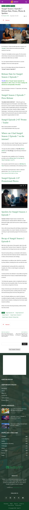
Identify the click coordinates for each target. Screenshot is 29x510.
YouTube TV (21, 158)
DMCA (3, 391)
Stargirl (8, 6)
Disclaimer (4, 388)
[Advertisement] (14, 365)
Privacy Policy (5, 400)
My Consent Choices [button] (14, 349)
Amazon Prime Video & (9, 173)
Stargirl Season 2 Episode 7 (15, 314)
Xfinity (11, 158)
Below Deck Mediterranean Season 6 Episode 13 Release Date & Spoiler (8, 335)
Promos (3, 6)
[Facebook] (6, 497)
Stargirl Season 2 (5, 314)
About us (4, 393)
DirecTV (4, 160)
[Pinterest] (14, 497)
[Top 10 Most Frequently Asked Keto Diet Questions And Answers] (5, 410)
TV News (13, 6)
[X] (18, 497)
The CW (3, 81)
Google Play (13, 171)
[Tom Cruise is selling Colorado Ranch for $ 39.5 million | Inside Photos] (5, 425)
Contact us (4, 395)
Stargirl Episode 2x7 (20, 312)
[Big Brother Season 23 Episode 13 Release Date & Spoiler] (5, 418)
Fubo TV (15, 158)
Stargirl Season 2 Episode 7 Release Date (10, 317)
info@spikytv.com (17, 487)
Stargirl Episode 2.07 (10, 312)
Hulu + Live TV (10, 160)
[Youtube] (22, 497)
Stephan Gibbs (6, 15)
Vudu (9, 171)
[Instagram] (10, 497)
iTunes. (16, 173)
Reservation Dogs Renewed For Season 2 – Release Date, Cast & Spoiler (21, 335)
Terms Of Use (5, 398)
